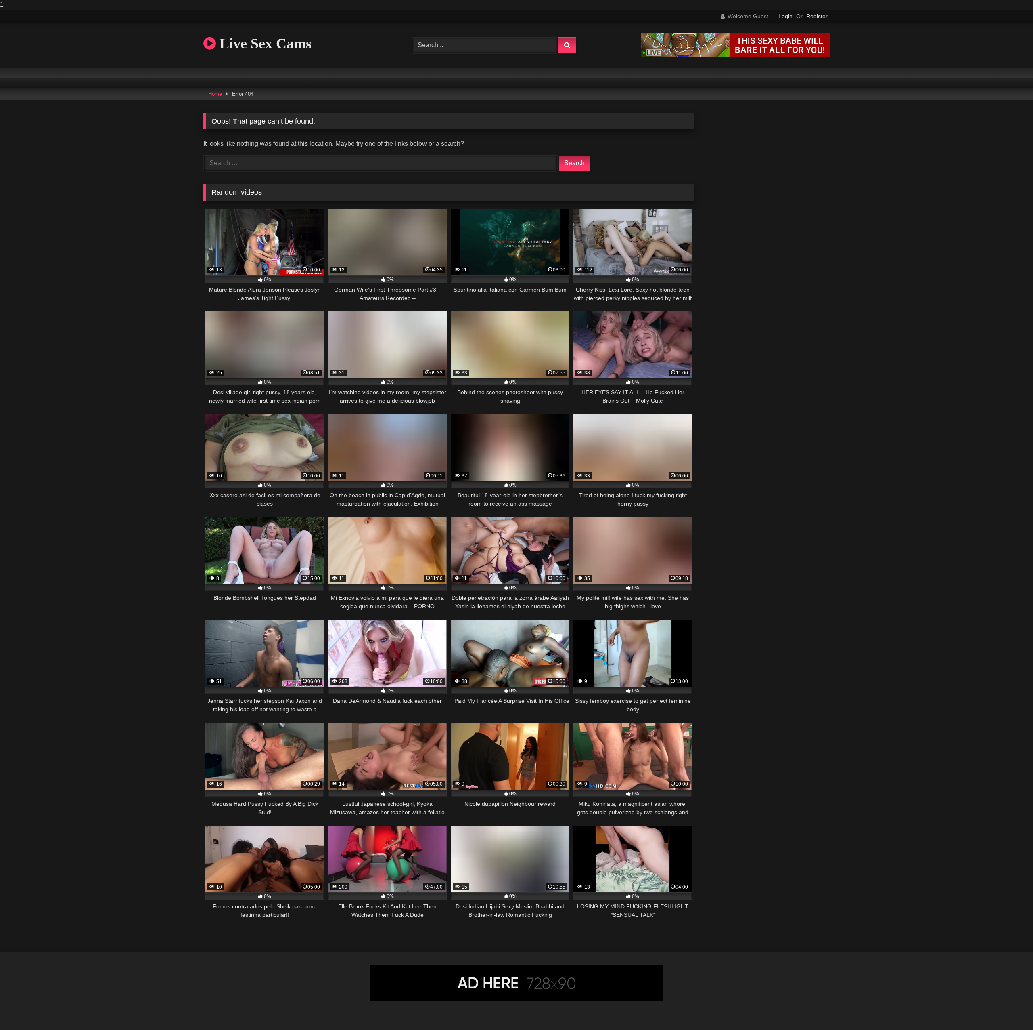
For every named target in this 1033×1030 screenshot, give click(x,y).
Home (215, 94)
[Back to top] (1008, 1007)
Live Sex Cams (264, 44)
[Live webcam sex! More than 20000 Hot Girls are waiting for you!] (735, 55)
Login (785, 16)
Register (817, 16)
